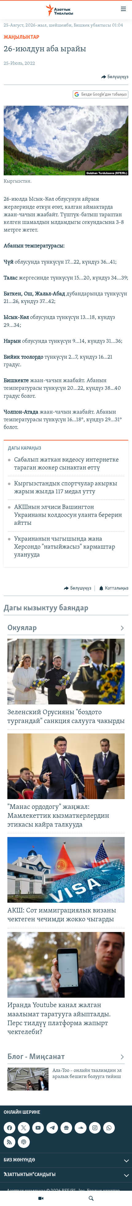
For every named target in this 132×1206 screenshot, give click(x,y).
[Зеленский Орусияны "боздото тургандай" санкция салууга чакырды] (66, 671)
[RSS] (9, 1142)
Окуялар (22, 628)
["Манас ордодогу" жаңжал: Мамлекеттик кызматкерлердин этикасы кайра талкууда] (66, 766)
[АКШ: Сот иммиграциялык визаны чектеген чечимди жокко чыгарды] (66, 870)
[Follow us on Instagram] (95, 1128)
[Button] (115, 77)
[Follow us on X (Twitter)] (23, 1128)
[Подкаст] (23, 1142)
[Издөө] (91, 1198)
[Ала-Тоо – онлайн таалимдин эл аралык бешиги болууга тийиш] (28, 1079)
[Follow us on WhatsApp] (109, 1128)
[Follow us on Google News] (66, 1128)
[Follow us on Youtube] (38, 1128)
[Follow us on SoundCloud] (80, 1128)
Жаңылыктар (21, 37)
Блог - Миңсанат (36, 1057)
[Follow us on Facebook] (9, 1128)
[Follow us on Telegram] (52, 1128)
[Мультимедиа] (41, 1198)
